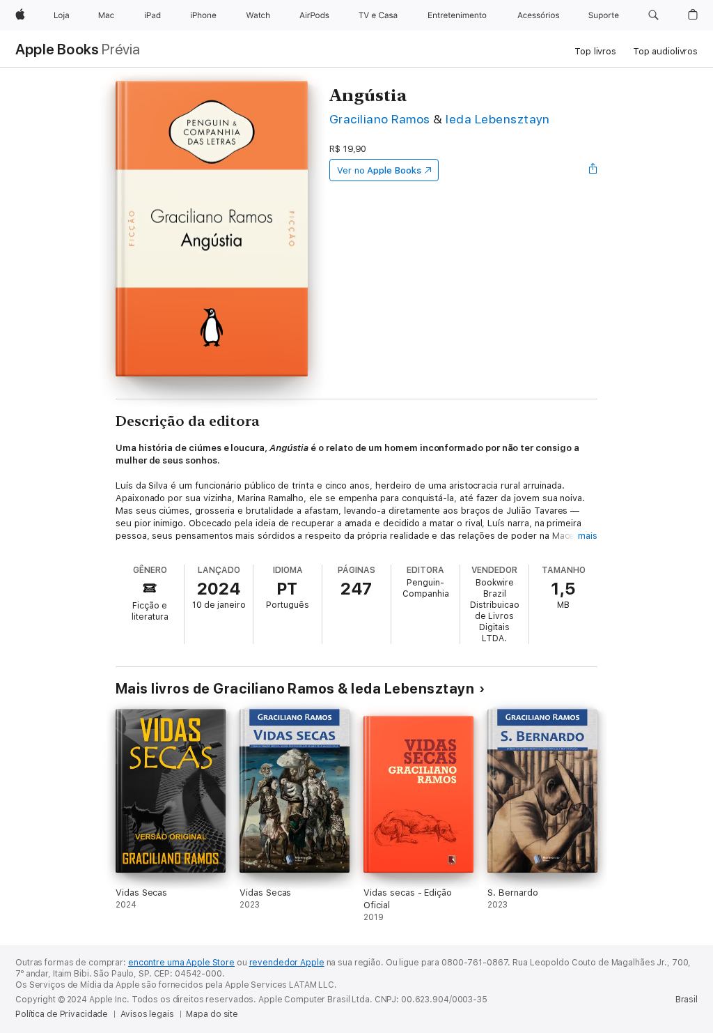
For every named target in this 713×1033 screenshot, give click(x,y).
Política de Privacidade (61, 1014)
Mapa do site (212, 1014)
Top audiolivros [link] (665, 51)
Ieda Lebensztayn (498, 119)
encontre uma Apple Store (181, 962)
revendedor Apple (286, 962)
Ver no (379, 170)
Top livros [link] (595, 51)
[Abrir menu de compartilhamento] (593, 170)
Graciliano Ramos (379, 119)
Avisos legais (146, 1014)
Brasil (686, 999)
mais (587, 535)
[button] (653, 15)
